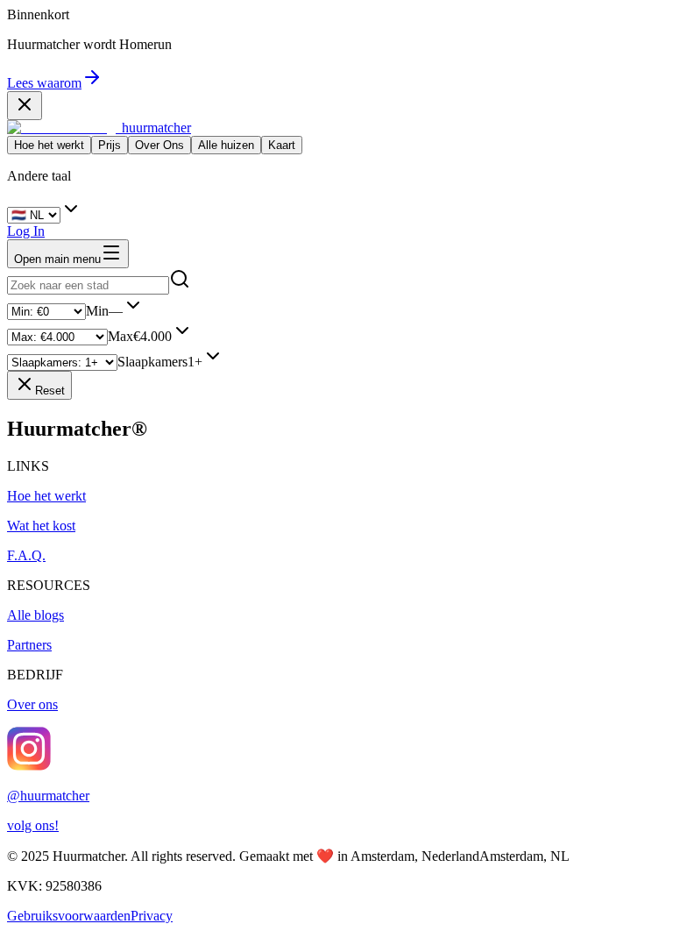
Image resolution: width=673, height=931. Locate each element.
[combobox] (88, 285)
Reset (50, 390)
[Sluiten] (24, 105)
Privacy (152, 915)
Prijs (109, 145)
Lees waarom (44, 82)
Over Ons (159, 145)
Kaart (281, 145)
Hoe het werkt (49, 145)
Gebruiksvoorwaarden (69, 915)
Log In (26, 231)
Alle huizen (226, 145)
